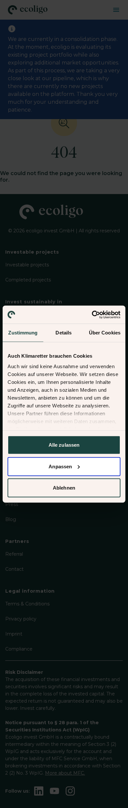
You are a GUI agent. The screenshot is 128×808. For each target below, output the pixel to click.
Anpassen (60, 466)
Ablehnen (64, 488)
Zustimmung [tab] (22, 332)
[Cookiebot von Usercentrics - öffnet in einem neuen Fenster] (92, 314)
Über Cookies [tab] (104, 332)
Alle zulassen (64, 445)
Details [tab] (63, 332)
